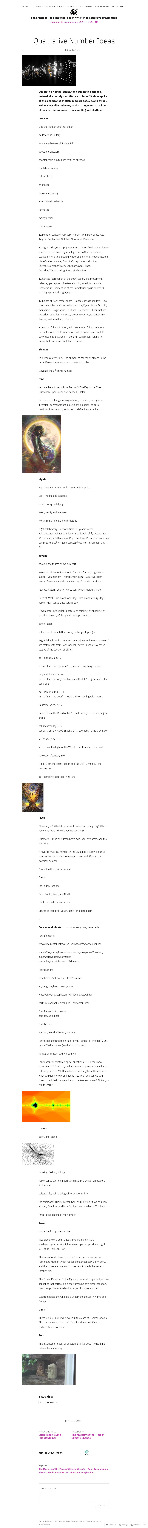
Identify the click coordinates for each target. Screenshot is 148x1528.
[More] (96, 22)
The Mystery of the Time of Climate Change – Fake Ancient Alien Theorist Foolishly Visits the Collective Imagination (73, 1471)
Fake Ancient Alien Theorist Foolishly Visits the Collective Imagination (74, 17)
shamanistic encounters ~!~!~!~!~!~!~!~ (71, 22)
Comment (101, 1505)
